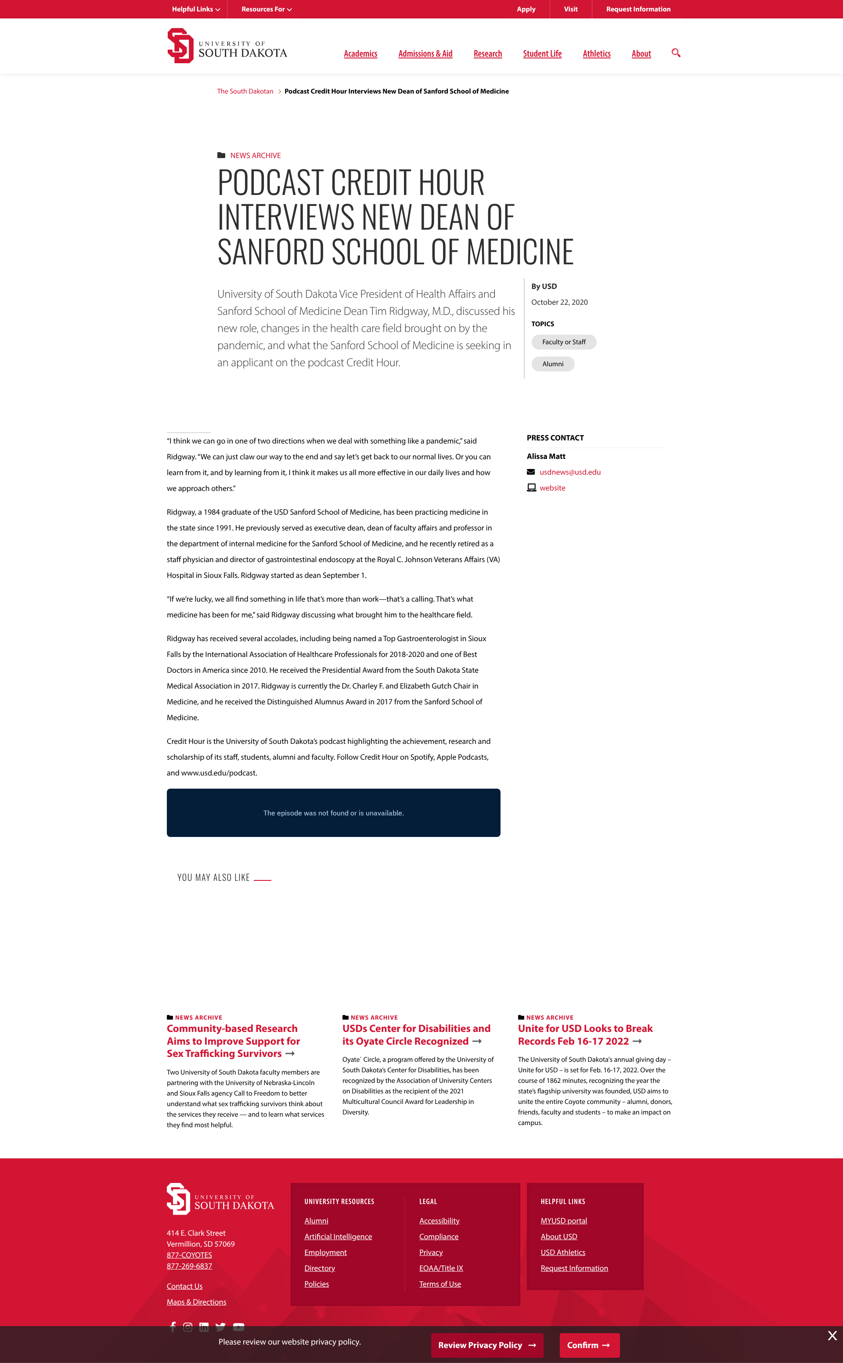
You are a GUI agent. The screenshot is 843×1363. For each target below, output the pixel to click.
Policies (317, 1284)
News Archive (256, 155)
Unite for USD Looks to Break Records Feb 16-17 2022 (585, 1035)
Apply (526, 9)
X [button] (832, 1335)
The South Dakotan (245, 91)
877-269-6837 (189, 1266)
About (641, 53)
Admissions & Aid (426, 53)
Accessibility (439, 1220)
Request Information (638, 9)
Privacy (431, 1252)
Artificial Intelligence (338, 1236)
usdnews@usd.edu (570, 472)
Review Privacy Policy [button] (480, 1345)
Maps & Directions (197, 1302)
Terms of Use (440, 1284)
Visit (571, 9)
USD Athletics (563, 1252)
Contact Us (184, 1286)
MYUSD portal (564, 1220)
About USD (559, 1236)
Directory (320, 1268)
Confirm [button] (582, 1345)
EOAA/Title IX (441, 1268)
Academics (361, 53)
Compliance (438, 1236)
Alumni (316, 1220)
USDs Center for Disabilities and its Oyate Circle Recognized (416, 1035)
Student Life (542, 53)
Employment (326, 1252)
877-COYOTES (189, 1255)
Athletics (597, 53)
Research (488, 53)
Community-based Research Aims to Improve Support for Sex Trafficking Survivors (233, 1041)
